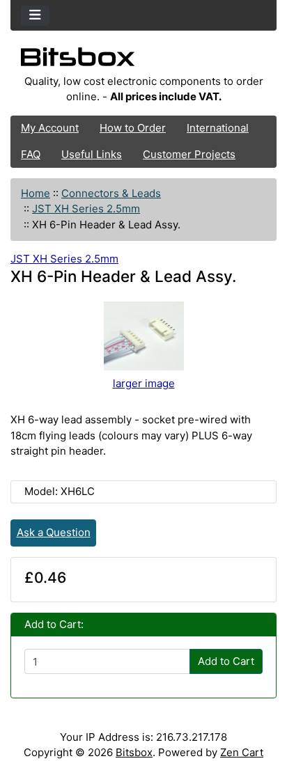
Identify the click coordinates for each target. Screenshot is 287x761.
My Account (50, 127)
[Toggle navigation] (35, 16)
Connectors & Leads (111, 193)
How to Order (133, 127)
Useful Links (91, 154)
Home (35, 193)
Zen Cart (241, 752)
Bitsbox (134, 752)
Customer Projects (189, 154)
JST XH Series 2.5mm (86, 208)
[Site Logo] (143, 60)
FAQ (30, 154)
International (218, 127)
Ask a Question (54, 532)
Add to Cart (226, 661)
